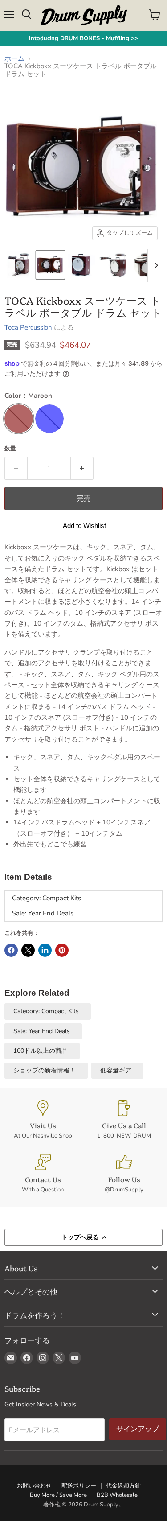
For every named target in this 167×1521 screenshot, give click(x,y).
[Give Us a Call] (124, 1120)
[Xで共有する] (28, 950)
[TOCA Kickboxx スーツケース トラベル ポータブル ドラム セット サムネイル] (19, 265)
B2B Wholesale (117, 1495)
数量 (10, 448)
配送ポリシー (78, 1486)
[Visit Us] (43, 1120)
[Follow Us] (124, 1174)
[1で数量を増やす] (82, 468)
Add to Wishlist (84, 525)
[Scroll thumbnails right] (154, 265)
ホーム (14, 58)
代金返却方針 (123, 1486)
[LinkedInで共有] (45, 950)
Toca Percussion (28, 327)
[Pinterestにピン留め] (62, 950)
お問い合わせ (34, 1486)
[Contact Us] (43, 1174)
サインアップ (137, 1429)
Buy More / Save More (58, 1495)
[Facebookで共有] (11, 950)
